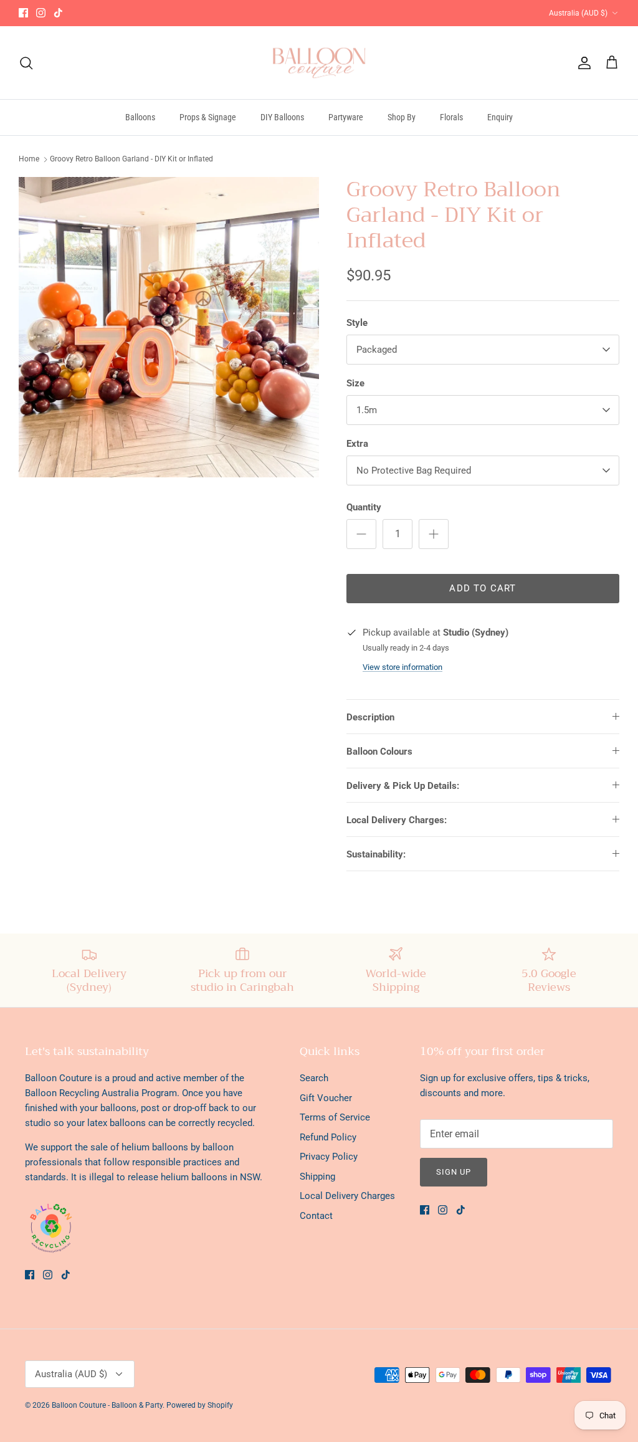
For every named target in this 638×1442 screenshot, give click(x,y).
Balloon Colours (379, 751)
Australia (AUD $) (578, 13)
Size (355, 383)
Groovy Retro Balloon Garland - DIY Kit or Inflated (131, 159)
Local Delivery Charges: (396, 820)
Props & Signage (207, 117)
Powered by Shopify (199, 1405)
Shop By (402, 117)
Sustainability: (376, 854)
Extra (357, 443)
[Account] (582, 62)
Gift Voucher (326, 1098)
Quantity (363, 507)
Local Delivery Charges (347, 1195)
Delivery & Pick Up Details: (402, 785)
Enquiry (500, 117)
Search (314, 1078)
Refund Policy (328, 1137)
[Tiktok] (58, 12)
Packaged (376, 349)
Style (357, 322)
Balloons (140, 117)
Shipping (317, 1176)
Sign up (453, 1172)
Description (370, 717)
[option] (169, 327)
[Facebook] (23, 12)
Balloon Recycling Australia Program (101, 1093)
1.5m (366, 410)
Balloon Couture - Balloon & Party (107, 1405)
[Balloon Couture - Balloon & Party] (319, 63)
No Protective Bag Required (413, 470)
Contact (316, 1215)
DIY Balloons (282, 117)
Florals (451, 117)
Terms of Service (335, 1117)
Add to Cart (482, 588)
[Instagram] (40, 12)
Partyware (345, 117)
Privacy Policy (329, 1156)
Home (29, 159)
